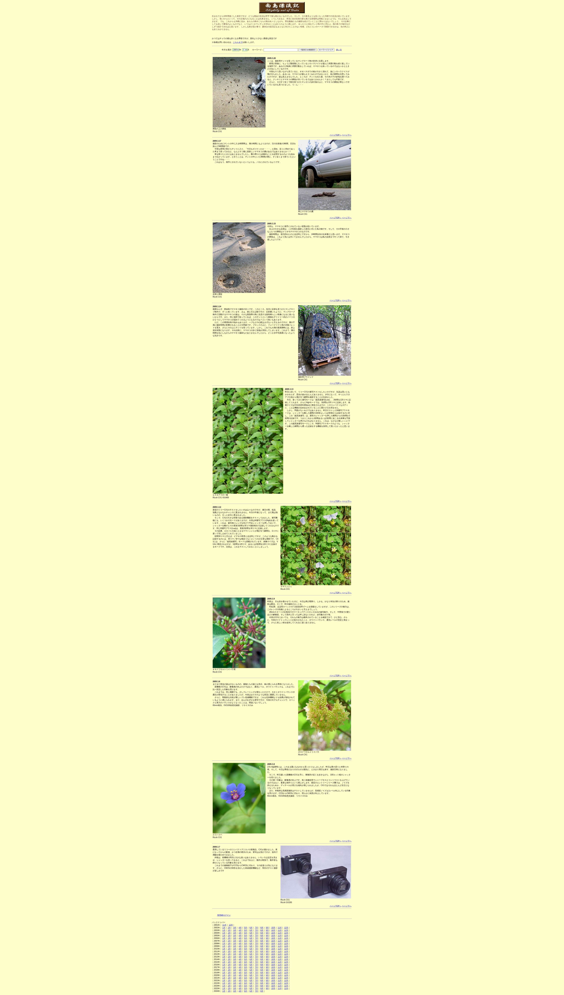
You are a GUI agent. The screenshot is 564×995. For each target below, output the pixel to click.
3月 (234, 928)
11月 (224, 925)
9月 (267, 928)
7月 (256, 928)
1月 (223, 928)
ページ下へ (346, 135)
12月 (231, 925)
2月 (229, 928)
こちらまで (237, 42)
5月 (245, 928)
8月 (261, 928)
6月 (251, 928)
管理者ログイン (224, 915)
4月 (240, 928)
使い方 (339, 50)
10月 (273, 928)
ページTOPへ (335, 135)
